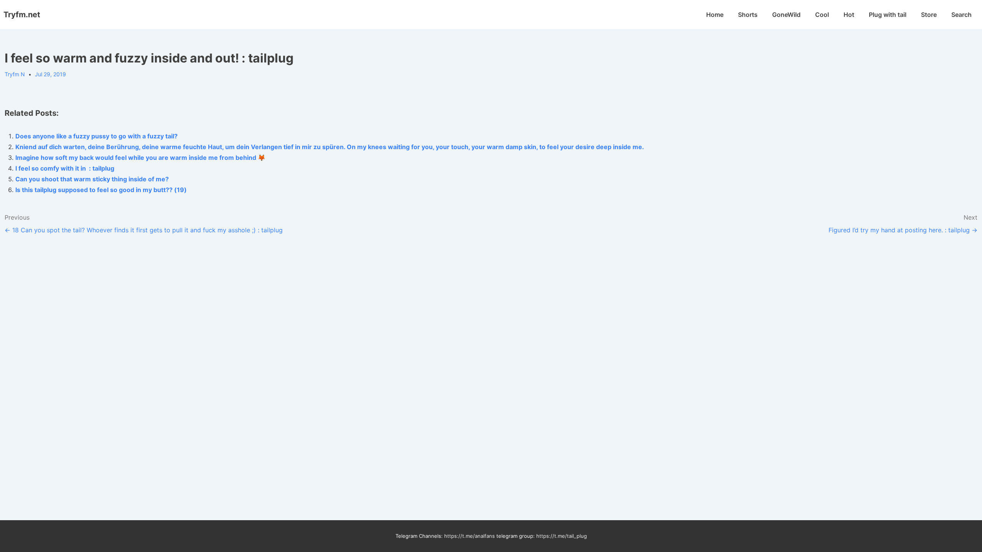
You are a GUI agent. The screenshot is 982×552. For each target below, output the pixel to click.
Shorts (748, 14)
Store (929, 14)
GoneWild (786, 14)
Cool (822, 14)
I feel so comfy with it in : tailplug (64, 168)
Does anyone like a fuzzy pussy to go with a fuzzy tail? (96, 136)
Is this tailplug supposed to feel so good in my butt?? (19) (101, 190)
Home (714, 14)
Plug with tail (887, 14)
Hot (849, 14)
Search (961, 14)
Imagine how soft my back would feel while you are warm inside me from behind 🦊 (140, 157)
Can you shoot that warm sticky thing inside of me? (92, 179)
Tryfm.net (21, 14)
